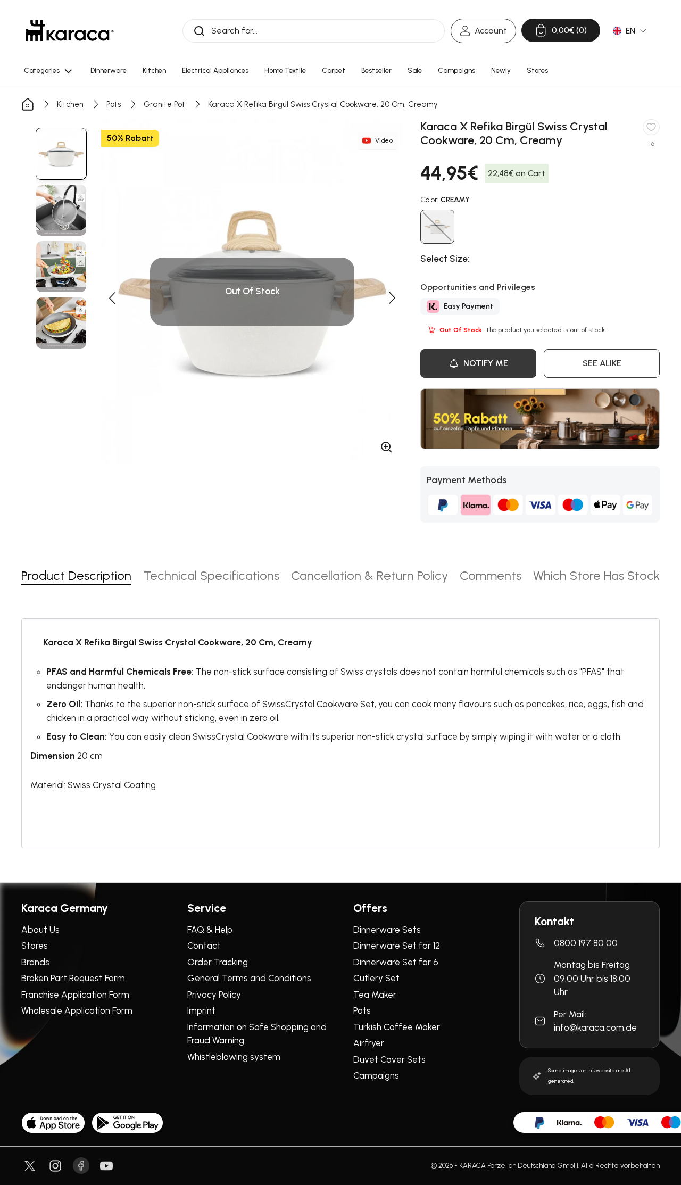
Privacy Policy (214, 994)
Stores (34, 945)
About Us (40, 929)
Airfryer (368, 1043)
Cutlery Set (376, 978)
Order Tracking (217, 962)
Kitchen (70, 104)
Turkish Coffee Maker (396, 1027)
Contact (204, 945)
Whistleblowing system (233, 1056)
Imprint (201, 1010)
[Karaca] (69, 30)
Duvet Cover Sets (389, 1059)
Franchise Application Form (75, 994)
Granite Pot (164, 104)
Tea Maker (374, 994)
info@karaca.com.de (595, 1027)
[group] (61, 154)
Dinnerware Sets (387, 929)
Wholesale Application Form (76, 1010)
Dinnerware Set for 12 (396, 945)
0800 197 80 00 (586, 943)
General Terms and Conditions (249, 978)
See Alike (602, 363)
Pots (113, 104)
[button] (111, 298)
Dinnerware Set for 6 (395, 962)
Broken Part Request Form (73, 978)
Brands (35, 962)
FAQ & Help (209, 929)
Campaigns (376, 1075)
